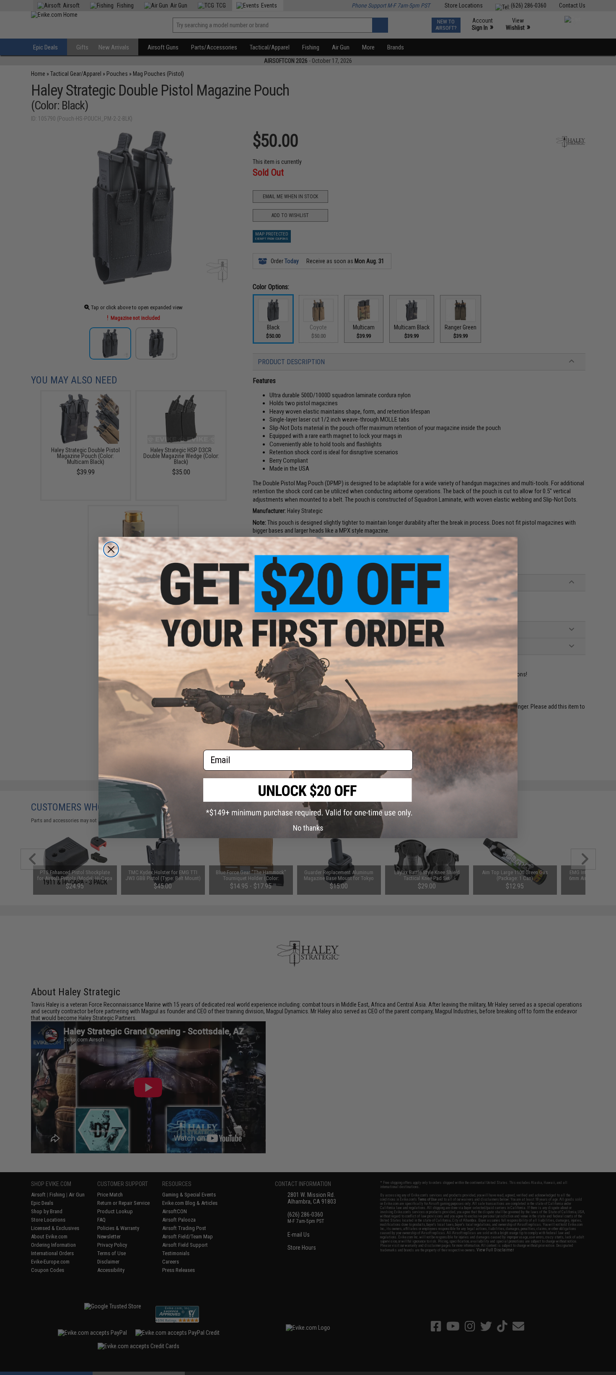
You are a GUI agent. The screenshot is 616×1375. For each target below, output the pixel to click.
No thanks (308, 827)
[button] (308, 797)
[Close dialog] (111, 549)
